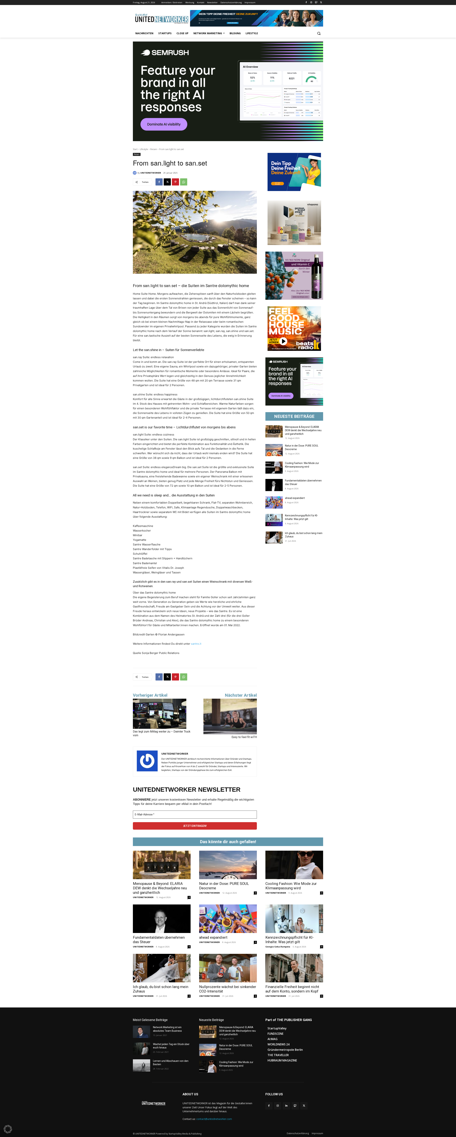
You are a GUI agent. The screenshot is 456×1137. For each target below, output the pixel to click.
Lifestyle (144, 149)
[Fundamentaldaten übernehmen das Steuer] (274, 485)
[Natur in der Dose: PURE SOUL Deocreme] (274, 450)
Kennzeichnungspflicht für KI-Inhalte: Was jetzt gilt (289, 939)
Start (135, 149)
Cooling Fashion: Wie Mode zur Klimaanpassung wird (291, 885)
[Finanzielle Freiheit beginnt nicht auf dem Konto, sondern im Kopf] (294, 968)
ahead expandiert (295, 498)
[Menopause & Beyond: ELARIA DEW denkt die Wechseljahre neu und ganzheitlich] (274, 431)
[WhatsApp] (183, 181)
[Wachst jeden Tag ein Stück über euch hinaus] (141, 1049)
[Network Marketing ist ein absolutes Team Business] (141, 1032)
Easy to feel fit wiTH (244, 737)
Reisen (153, 149)
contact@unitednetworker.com (214, 1119)
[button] (319, 33)
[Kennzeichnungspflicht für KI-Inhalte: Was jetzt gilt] (274, 520)
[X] (321, 3)
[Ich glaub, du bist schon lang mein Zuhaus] (274, 538)
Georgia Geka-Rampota (277, 946)
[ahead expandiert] (274, 502)
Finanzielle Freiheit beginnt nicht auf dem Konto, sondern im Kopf (292, 989)
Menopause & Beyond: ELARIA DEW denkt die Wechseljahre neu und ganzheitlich (303, 430)
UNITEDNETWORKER (150, 172)
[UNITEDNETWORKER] (135, 173)
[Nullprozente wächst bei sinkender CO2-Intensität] (228, 968)
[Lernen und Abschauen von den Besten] (141, 1065)
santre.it (196, 643)
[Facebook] (306, 3)
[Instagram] (311, 3)
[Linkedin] (286, 1105)
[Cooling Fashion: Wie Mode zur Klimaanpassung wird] (274, 467)
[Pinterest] (175, 181)
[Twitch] (316, 3)
